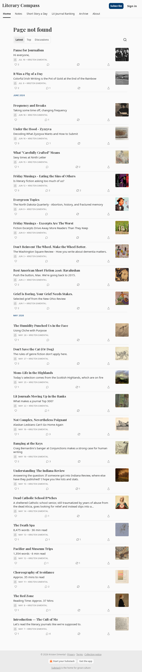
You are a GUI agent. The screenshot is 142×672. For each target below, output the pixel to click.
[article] (71, 57)
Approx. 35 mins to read (28, 577)
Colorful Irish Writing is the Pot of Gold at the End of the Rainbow (54, 78)
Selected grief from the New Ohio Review (39, 298)
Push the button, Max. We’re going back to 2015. (44, 275)
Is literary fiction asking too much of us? (38, 181)
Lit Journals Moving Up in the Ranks (39, 396)
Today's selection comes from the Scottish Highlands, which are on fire (58, 377)
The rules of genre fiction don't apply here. (40, 354)
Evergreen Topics (26, 200)
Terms (79, 654)
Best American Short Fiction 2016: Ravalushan (46, 270)
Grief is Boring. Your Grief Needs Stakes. (43, 294)
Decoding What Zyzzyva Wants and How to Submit (45, 134)
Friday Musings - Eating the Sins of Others (44, 176)
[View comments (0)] (48, 64)
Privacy (71, 654)
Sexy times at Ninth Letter (29, 157)
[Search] (125, 39)
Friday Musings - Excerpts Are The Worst (43, 223)
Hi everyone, (21, 55)
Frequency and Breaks (29, 105)
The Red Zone (23, 596)
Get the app (85, 661)
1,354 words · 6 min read (29, 553)
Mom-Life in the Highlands (33, 373)
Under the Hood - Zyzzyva (32, 129)
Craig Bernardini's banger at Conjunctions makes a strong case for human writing (60, 450)
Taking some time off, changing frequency (40, 110)
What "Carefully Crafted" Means (36, 152)
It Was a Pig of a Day (28, 74)
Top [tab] (29, 39)
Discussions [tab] (42, 39)
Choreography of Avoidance (33, 572)
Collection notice (93, 654)
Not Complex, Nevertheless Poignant (40, 420)
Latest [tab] (19, 39)
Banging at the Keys (28, 443)
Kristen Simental (37, 59)
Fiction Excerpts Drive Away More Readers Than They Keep (50, 228)
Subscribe (116, 6)
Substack (56, 667)
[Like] (15, 120)
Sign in (132, 6)
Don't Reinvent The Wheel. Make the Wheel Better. (49, 247)
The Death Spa (24, 525)
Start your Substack (64, 661)
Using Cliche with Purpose (30, 330)
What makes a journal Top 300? (33, 401)
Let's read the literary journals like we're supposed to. (47, 624)
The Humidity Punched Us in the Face (40, 325)
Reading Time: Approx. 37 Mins (33, 600)
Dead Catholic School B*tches (35, 498)
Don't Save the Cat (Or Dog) (33, 349)
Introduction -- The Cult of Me (35, 619)
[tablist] (32, 39)
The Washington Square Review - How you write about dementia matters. (60, 251)
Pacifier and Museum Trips (33, 549)
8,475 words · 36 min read (30, 530)
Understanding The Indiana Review (39, 471)
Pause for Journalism (28, 50)
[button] (7, 14)
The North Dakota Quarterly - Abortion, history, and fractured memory (58, 204)
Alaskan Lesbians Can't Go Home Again (38, 424)
